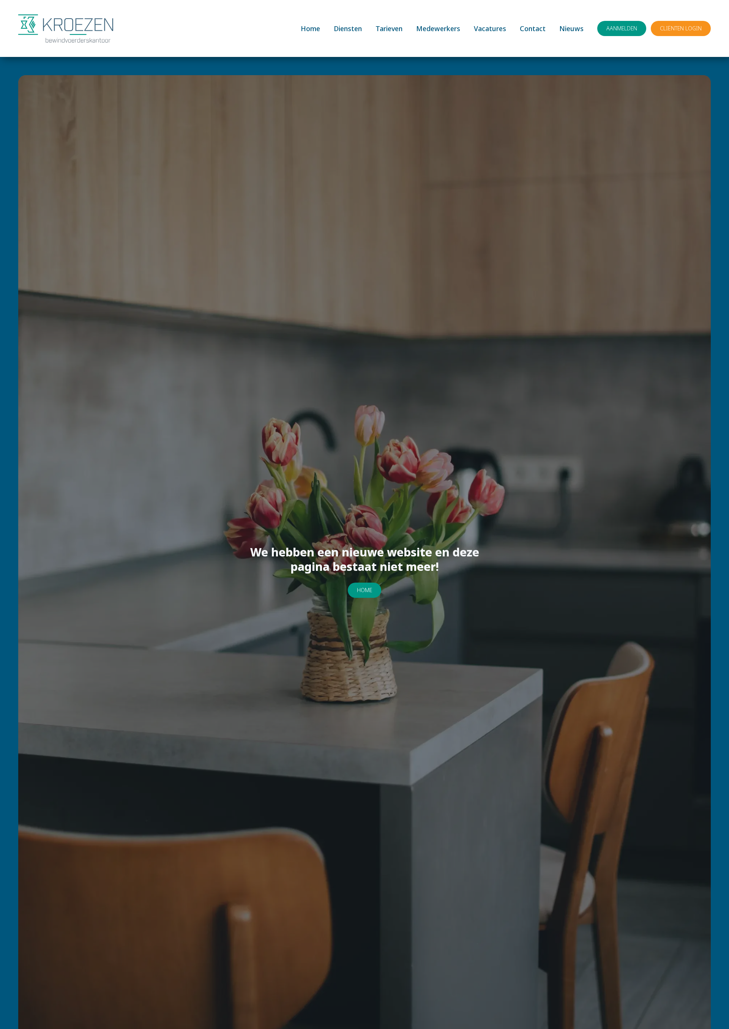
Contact (533, 28)
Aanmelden (621, 28)
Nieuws (571, 28)
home (364, 590)
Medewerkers (438, 28)
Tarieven (389, 28)
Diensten (348, 28)
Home (310, 28)
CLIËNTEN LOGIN (681, 28)
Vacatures (490, 28)
